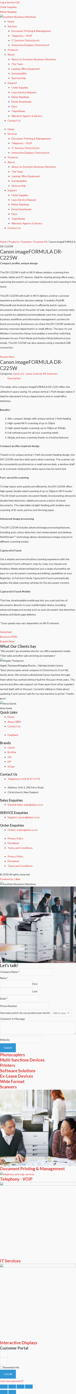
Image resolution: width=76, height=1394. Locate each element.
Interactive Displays (18, 1342)
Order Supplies (19, 87)
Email (4, 998)
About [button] (11, 54)
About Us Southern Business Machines (33, 59)
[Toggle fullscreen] (12, 1387)
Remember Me (10, 1367)
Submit (8, 1047)
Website (5, 1039)
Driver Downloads (21, 101)
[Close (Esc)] (29, 1387)
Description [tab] (14, 378)
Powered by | (10, 879)
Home (11, 21)
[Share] (20, 1387)
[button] (8, 636)
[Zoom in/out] (4, 1387)
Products (13, 49)
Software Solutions (17, 1070)
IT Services (10, 1260)
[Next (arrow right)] (12, 1392)
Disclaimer (13, 843)
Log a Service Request (23, 92)
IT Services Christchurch (25, 40)
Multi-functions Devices (22, 1059)
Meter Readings (20, 97)
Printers (7, 1065)
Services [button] (12, 26)
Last (34, 991)
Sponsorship (18, 78)
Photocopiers (12, 1054)
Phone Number (8, 1006)
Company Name (10, 972)
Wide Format (12, 1081)
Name (4, 977)
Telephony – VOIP (21, 35)
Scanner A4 (40, 241)
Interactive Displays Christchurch (30, 45)
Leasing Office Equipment (25, 68)
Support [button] (12, 82)
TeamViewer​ (18, 111)
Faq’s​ (14, 106)
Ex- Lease (26, 373)
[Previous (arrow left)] (4, 1392)
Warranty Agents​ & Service (26, 115)
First (35, 984)
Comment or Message (12, 1018)
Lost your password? (12, 1380)
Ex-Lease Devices (16, 1076)
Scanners (26, 241)
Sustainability (19, 73)
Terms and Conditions (20, 847)
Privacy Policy (15, 838)
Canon (16, 373)
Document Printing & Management (31, 30)
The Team (17, 63)
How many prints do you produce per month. (25, 1013)
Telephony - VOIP (16, 1179)
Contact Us (14, 120)
